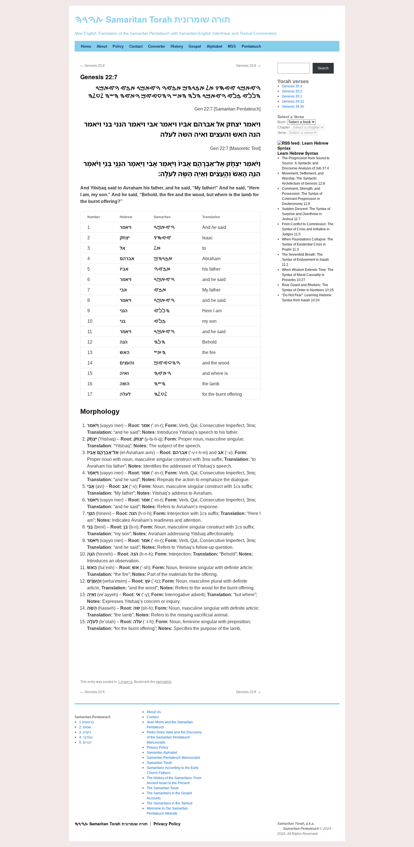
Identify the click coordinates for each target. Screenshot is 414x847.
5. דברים (85, 742)
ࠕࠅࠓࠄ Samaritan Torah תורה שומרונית (152, 19)
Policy (118, 46)
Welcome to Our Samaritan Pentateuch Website (167, 811)
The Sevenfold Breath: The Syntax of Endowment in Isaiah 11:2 (305, 259)
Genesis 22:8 (248, 65)
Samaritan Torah (159, 762)
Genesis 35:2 (292, 91)
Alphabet (214, 46)
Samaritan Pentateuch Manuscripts (173, 757)
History (177, 46)
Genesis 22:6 (92, 65)
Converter (156, 46)
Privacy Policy (157, 747)
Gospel (195, 46)
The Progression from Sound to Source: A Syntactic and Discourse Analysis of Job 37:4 (306, 163)
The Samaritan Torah (163, 788)
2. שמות (85, 727)
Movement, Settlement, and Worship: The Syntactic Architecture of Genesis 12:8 (303, 178)
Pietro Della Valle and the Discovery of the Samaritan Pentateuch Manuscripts (174, 737)
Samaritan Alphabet (162, 752)
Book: (281, 122)
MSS (232, 46)
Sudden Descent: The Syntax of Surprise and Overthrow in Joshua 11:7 (306, 213)
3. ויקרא (85, 732)
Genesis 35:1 (292, 96)
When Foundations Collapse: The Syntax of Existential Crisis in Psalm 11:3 (307, 244)
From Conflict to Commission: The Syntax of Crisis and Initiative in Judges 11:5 (307, 229)
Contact (136, 46)
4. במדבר (86, 737)
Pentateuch (251, 46)
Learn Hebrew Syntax (297, 153)
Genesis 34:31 (293, 101)
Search (323, 68)
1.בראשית (125, 681)
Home (86, 46)
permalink (163, 681)
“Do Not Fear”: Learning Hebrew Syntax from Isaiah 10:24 (306, 297)
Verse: (282, 132)
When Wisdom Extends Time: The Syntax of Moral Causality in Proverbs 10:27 (307, 274)
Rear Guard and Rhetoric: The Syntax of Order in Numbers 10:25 (308, 287)
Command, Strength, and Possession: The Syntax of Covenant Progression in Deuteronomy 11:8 (302, 196)
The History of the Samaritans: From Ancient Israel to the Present (174, 780)
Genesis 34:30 (293, 106)
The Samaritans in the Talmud (169, 803)
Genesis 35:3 (292, 86)
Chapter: (284, 127)
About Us (154, 711)
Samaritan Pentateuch (301, 828)
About (102, 46)
